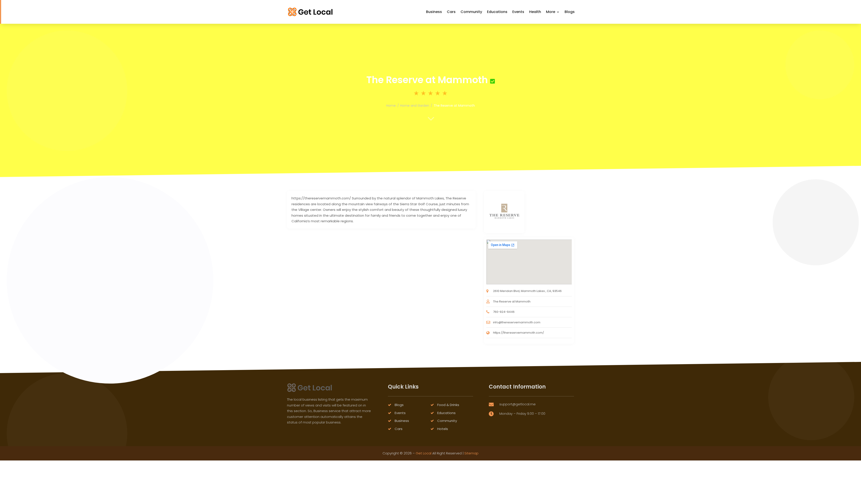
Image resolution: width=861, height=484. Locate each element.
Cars (451, 11)
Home (391, 105)
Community (471, 11)
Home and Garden (414, 105)
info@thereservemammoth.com (516, 322)
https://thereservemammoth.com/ (518, 333)
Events (518, 11)
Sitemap (471, 453)
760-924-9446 (504, 312)
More (550, 11)
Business (434, 11)
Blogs (570, 11)
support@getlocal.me (517, 404)
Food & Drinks (448, 404)
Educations (497, 11)
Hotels (442, 428)
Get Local (423, 453)
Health (535, 11)
